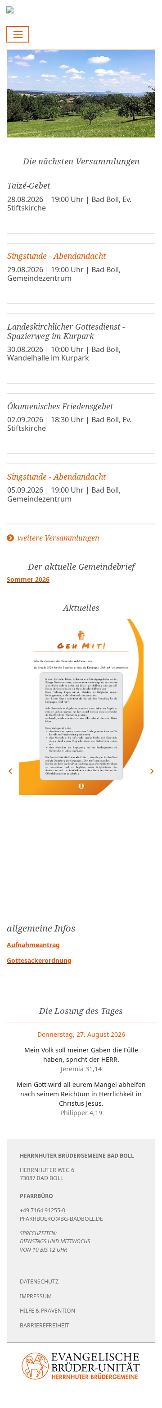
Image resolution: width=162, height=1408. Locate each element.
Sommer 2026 (28, 579)
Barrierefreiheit (44, 1325)
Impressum (36, 1296)
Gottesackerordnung (39, 960)
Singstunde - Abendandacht (56, 255)
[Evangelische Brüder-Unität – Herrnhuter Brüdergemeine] (81, 1366)
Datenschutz (39, 1281)
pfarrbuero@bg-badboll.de (61, 1219)
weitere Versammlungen (57, 538)
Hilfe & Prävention (47, 1310)
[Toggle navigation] (17, 34)
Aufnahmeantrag (33, 944)
